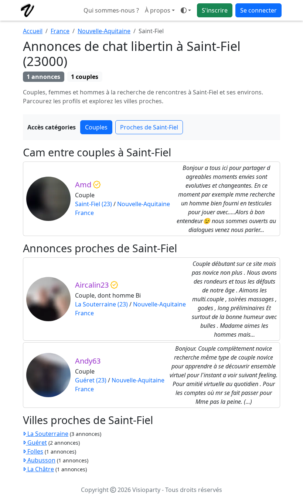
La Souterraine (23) (101, 304)
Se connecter (258, 10)
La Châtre (40, 469)
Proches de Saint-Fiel (149, 127)
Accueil (32, 31)
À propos (157, 10)
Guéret (36, 442)
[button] (186, 10)
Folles (34, 451)
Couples (96, 127)
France (60, 31)
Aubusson (40, 460)
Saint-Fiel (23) (93, 204)
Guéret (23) (90, 380)
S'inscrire (215, 10)
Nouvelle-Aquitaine (104, 31)
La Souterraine (47, 434)
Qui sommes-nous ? (111, 10)
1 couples (84, 77)
